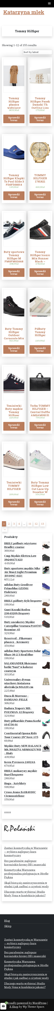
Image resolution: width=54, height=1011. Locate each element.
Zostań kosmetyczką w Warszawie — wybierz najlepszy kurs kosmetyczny (26, 851)
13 (42, 523)
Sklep (7, 926)
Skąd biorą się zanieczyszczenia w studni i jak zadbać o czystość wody (26, 884)
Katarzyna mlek (23, 12)
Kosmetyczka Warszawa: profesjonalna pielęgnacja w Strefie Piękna (26, 873)
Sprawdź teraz (14, 119)
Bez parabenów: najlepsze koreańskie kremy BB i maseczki (25, 862)
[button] (49, 3)
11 (29, 523)
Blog (7, 920)
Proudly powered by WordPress (26, 1003)
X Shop (13, 1006)
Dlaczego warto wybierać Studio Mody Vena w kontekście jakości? (25, 893)
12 (36, 523)
